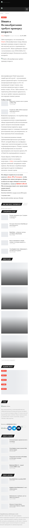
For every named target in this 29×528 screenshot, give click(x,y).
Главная (2, 514)
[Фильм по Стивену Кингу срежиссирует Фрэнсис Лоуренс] (4, 506)
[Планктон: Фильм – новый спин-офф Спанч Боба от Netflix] (14, 346)
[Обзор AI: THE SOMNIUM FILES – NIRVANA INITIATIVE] (14, 322)
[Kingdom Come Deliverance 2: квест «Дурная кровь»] (4, 489)
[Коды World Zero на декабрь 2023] (4, 481)
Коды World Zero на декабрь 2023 (18, 479)
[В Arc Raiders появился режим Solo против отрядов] (4, 450)
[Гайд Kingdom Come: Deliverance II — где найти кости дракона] (4, 251)
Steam (3, 42)
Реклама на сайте (14, 514)
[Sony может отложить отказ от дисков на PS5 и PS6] (4, 103)
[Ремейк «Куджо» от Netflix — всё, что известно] (14, 273)
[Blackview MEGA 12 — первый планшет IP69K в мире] (4, 467)
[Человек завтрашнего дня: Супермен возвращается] (4, 217)
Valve (11, 161)
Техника (4, 384)
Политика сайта (7, 514)
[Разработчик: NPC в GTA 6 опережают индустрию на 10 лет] (4, 111)
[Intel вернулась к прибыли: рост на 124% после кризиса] (4, 498)
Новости (4, 17)
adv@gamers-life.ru (11, 424)
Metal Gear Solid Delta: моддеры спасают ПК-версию (14, 192)
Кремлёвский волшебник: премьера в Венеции (12, 198)
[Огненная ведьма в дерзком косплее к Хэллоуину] (4, 442)
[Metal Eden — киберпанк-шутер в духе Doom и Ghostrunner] (4, 234)
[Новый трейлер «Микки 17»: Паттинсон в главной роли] (14, 298)
